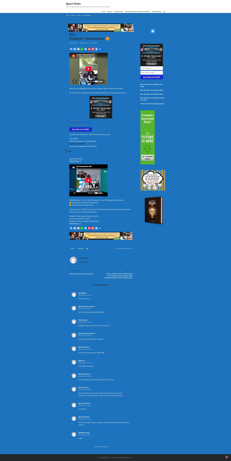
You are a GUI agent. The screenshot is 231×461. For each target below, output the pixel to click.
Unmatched (80, 248)
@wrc (70, 151)
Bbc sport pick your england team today (151, 85)
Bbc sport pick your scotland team (151, 94)
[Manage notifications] (226, 457)
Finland (72, 248)
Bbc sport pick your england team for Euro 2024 (152, 99)
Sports (72, 34)
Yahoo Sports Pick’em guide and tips (152, 104)
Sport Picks (73, 3)
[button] (83, 262)
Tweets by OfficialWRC (77, 144)
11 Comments (93, 43)
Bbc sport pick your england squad (151, 90)
